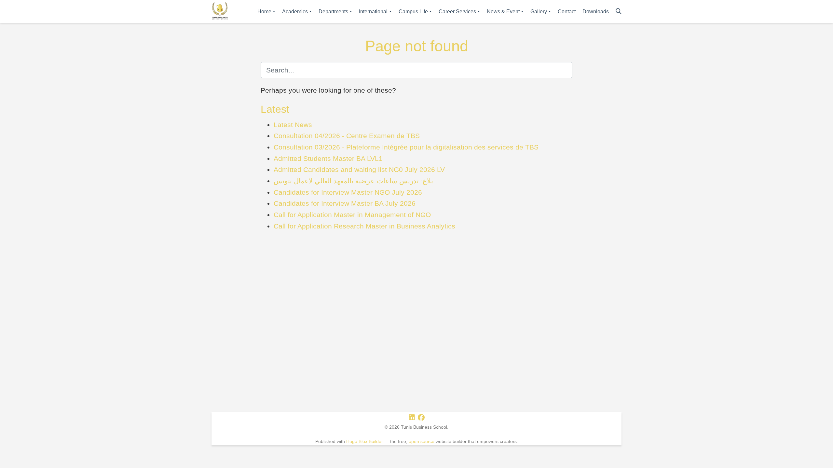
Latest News (293, 124)
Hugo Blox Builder (364, 441)
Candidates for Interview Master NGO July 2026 (348, 192)
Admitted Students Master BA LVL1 (328, 158)
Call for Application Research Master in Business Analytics (364, 226)
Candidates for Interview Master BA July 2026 (345, 203)
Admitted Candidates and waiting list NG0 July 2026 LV (359, 169)
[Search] (618, 11)
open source (421, 441)
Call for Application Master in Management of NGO (352, 214)
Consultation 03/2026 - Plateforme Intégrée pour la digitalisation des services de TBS (406, 147)
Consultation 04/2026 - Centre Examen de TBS (347, 135)
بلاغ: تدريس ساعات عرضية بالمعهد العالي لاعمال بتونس (353, 181)
